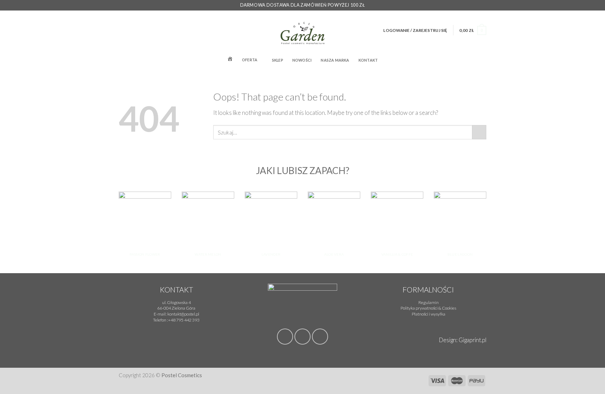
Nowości (302, 60)
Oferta (249, 59)
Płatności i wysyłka (428, 314)
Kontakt (368, 60)
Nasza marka (335, 60)
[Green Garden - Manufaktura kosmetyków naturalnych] (303, 30)
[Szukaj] (484, 59)
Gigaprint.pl (472, 340)
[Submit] (479, 132)
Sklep (277, 60)
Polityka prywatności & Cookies (428, 308)
